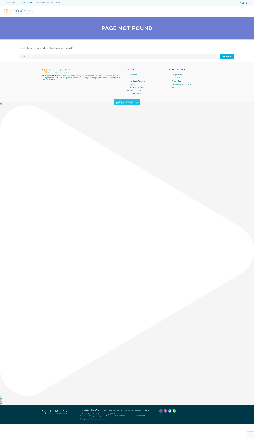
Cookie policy (135, 94)
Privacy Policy (135, 90)
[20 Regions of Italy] (18, 11)
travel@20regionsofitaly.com (49, 2)
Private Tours (177, 81)
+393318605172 (11, 2)
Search (227, 56)
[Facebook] (241, 3)
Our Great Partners (137, 81)
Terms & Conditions (137, 87)
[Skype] (247, 3)
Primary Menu (248, 11)
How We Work (178, 78)
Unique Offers (177, 75)
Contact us (133, 84)
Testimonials (134, 78)
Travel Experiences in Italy (182, 84)
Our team (133, 75)
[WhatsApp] (250, 3)
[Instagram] (244, 3)
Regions (175, 87)
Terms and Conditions (98, 419)
